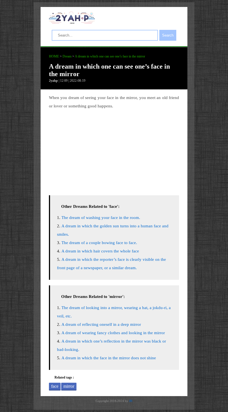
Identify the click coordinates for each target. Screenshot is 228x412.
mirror (68, 386)
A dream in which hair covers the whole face (100, 251)
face (54, 386)
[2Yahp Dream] (72, 22)
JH (130, 401)
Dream (67, 56)
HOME (54, 56)
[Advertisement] (114, 151)
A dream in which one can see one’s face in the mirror (110, 56)
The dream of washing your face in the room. (100, 217)
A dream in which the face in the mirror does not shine (108, 358)
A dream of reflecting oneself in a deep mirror (101, 324)
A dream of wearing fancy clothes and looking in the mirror (113, 333)
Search (168, 35)
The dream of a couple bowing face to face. (99, 242)
